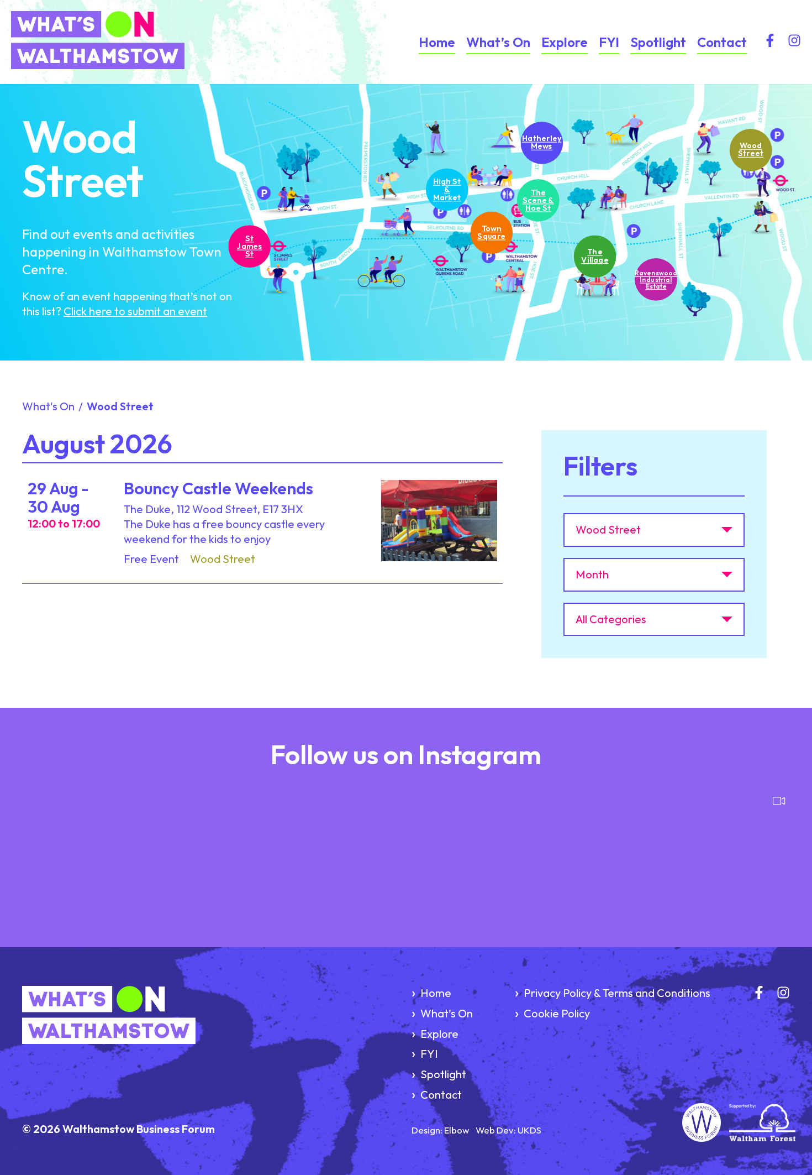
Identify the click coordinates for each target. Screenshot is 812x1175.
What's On (48, 406)
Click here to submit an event (135, 311)
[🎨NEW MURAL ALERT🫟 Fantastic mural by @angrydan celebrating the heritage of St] (211, 849)
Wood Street (750, 149)
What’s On (498, 42)
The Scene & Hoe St (538, 200)
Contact (722, 42)
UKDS (529, 1130)
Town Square (491, 232)
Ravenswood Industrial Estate (656, 279)
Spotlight (658, 42)
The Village (594, 256)
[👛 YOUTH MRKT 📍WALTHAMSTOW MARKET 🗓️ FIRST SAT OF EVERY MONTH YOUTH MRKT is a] (341, 849)
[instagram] (794, 42)
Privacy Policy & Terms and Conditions (617, 993)
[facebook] (770, 42)
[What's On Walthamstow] (112, 42)
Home (437, 42)
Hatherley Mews (542, 142)
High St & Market (447, 189)
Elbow (456, 1130)
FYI (609, 42)
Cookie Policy (557, 1013)
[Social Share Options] (27, 905)
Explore (564, 42)
